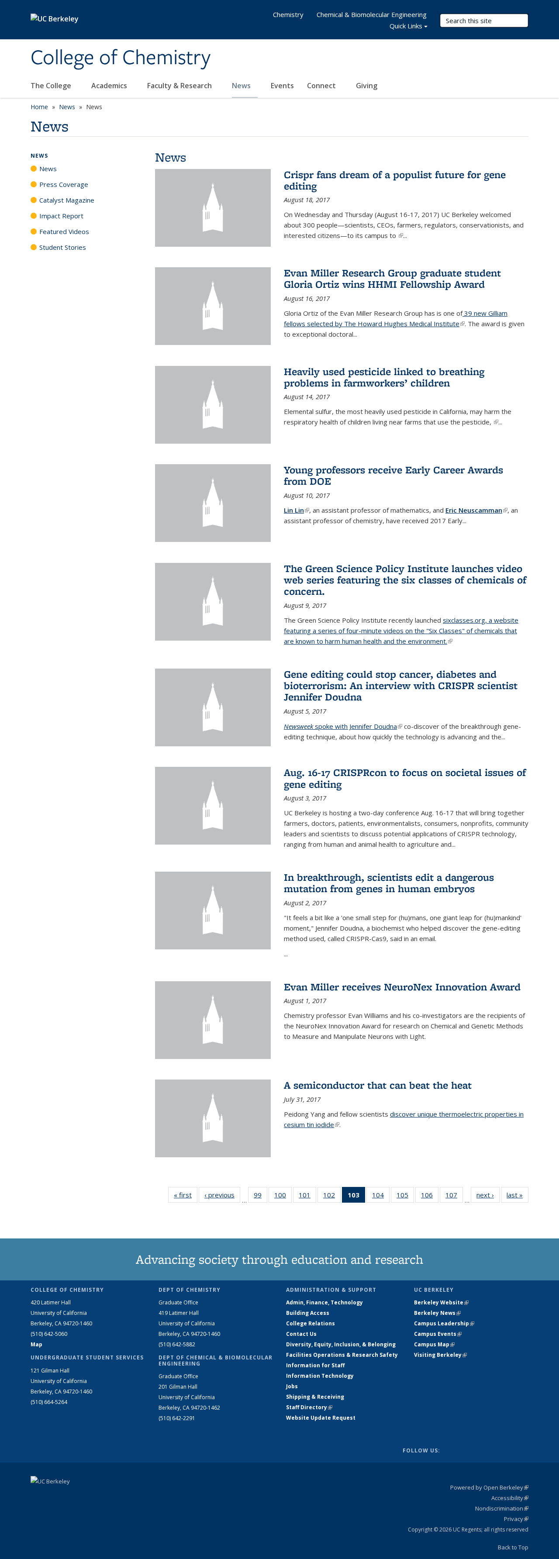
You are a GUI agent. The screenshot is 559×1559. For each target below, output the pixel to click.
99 (260, 1196)
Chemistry (288, 14)
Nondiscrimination (501, 1508)
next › (488, 1194)
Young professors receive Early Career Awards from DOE (393, 475)
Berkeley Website (441, 1302)
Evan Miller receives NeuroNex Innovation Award (402, 986)
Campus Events (438, 1334)
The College (52, 85)
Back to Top (513, 1547)
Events (282, 85)
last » (517, 1194)
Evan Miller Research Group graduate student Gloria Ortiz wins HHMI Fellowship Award (392, 278)
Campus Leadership (444, 1323)
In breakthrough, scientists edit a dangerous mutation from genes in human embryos (389, 882)
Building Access (307, 1313)
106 (429, 1196)
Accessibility (509, 1498)
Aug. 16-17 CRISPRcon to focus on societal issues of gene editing (405, 778)
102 (332, 1196)
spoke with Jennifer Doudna (343, 726)
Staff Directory (309, 1407)
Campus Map (434, 1344)
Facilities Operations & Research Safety (342, 1355)
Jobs (292, 1386)
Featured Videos (64, 231)
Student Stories (62, 247)
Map (36, 1344)
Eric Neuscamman (476, 510)
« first (185, 1194)
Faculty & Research (180, 85)
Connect (322, 85)
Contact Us (301, 1334)
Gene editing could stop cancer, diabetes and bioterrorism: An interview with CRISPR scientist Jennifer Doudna (401, 685)
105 (405, 1196)
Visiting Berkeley (440, 1355)
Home (39, 107)
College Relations (310, 1323)
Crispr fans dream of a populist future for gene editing (395, 180)
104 (381, 1196)
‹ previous (222, 1194)
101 (307, 1196)
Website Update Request (320, 1417)
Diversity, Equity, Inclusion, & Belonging (341, 1344)
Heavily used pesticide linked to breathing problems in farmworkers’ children (384, 377)
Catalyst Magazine (66, 200)
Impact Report (61, 215)
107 (454, 1196)
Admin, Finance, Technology (324, 1302)
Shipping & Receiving (315, 1396)
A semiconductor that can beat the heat (378, 1085)
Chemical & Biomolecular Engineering (372, 14)
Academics (110, 85)
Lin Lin (296, 510)
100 (283, 1196)
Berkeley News (437, 1313)
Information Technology (320, 1376)
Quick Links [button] (406, 25)
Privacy (516, 1519)
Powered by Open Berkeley (489, 1487)
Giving (366, 85)
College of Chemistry (120, 58)
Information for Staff (315, 1365)
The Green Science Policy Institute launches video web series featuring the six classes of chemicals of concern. (405, 580)
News (242, 85)
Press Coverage (63, 184)
